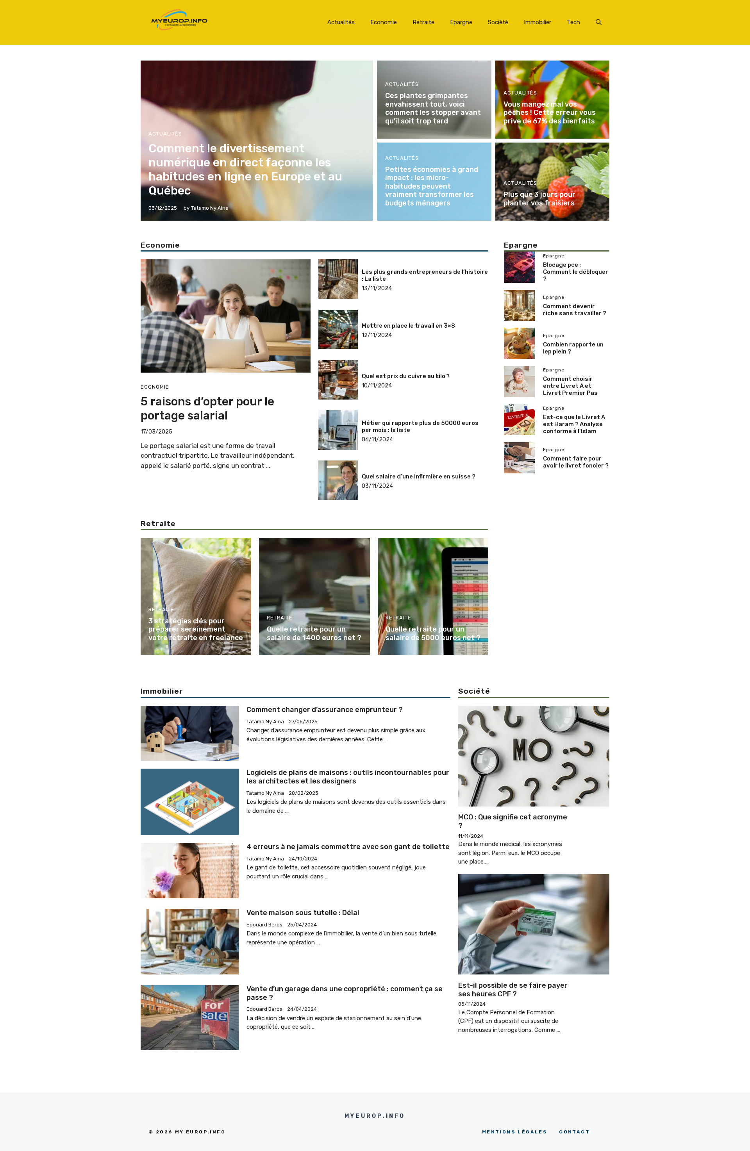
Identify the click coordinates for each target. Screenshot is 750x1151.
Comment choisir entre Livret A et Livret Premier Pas (570, 385)
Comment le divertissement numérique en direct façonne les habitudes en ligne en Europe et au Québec (245, 169)
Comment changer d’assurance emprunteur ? (324, 709)
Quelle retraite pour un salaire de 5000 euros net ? (433, 633)
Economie (383, 22)
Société (498, 22)
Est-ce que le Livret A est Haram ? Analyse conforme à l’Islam (574, 423)
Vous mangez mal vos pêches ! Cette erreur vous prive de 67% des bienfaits (550, 112)
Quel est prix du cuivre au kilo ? (406, 376)
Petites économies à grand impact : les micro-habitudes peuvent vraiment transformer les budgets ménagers (431, 186)
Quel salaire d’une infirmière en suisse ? (418, 476)
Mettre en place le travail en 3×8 (408, 325)
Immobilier (537, 22)
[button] (598, 22)
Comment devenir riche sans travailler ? (574, 310)
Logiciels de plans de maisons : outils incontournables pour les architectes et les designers (347, 776)
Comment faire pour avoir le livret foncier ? (576, 462)
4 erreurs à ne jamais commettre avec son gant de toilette (348, 846)
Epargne (461, 22)
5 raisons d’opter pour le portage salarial (207, 408)
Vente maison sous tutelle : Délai (302, 912)
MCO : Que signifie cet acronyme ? (512, 821)
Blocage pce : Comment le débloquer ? (575, 271)
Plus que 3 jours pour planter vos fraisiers (539, 198)
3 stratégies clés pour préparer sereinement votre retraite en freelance (195, 629)
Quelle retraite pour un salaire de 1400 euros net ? (314, 633)
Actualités (341, 22)
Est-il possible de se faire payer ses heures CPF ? (513, 989)
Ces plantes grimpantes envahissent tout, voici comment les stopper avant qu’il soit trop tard (433, 108)
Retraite (423, 22)
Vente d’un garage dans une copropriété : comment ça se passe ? (344, 993)
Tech (573, 22)
